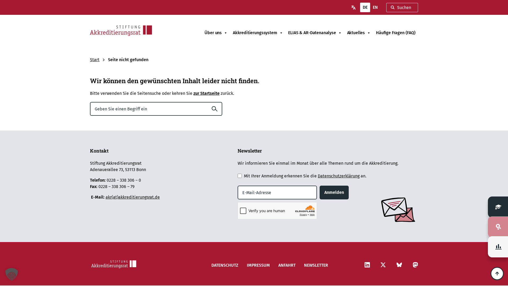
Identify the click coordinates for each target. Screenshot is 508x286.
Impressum (258, 265)
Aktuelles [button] (356, 32)
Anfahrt (287, 265)
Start (94, 59)
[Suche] (216, 109)
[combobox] (402, 7)
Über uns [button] (213, 32)
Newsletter (316, 265)
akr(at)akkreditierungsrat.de (133, 197)
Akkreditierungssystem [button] (255, 32)
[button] (11, 274)
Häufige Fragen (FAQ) (395, 32)
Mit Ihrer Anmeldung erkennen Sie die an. (305, 175)
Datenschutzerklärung (339, 175)
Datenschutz (224, 265)
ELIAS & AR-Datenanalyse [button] (312, 32)
